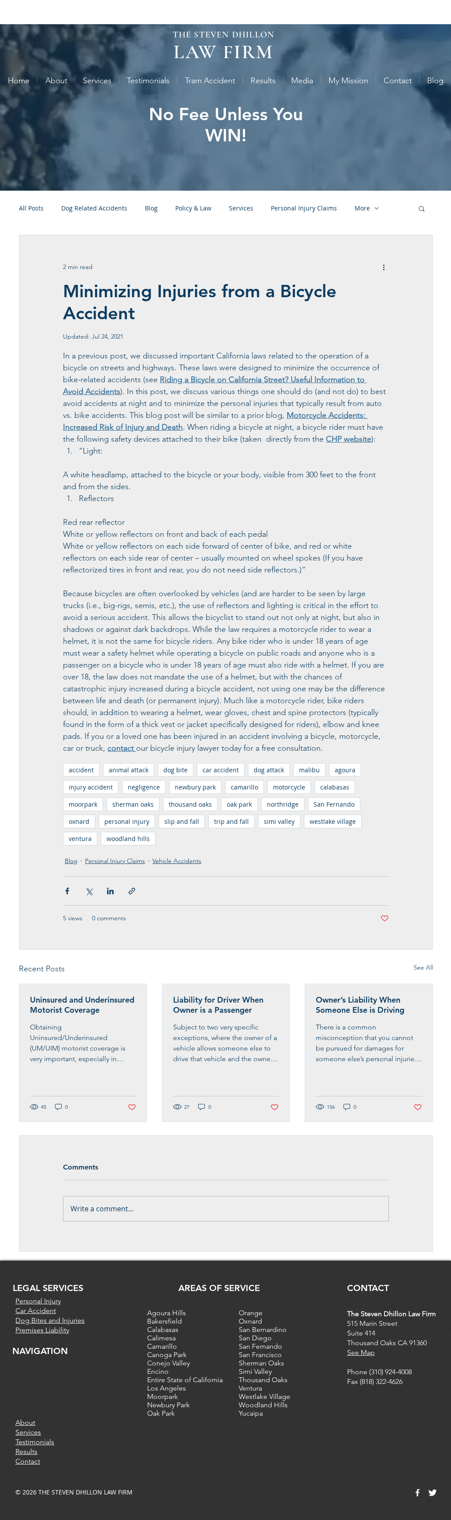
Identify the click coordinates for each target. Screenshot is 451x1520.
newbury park (195, 787)
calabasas (334, 787)
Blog (151, 208)
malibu (309, 770)
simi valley (279, 821)
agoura (345, 770)
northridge (283, 804)
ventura (80, 838)
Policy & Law (193, 208)
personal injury (126, 821)
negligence (144, 787)
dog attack (269, 770)
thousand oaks (190, 804)
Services (241, 208)
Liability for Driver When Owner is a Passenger (218, 1005)
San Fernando (334, 804)
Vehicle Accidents (176, 861)
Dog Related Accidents (94, 208)
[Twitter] (432, 1493)
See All (423, 967)
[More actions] (383, 267)
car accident (221, 770)
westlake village (333, 821)
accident (81, 770)
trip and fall (231, 821)
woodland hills (128, 838)
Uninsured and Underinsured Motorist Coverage (82, 1005)
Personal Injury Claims (304, 208)
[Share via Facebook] (67, 891)
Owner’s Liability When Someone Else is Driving (360, 1005)
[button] (422, 208)
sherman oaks (133, 804)
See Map (361, 1352)
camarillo (244, 787)
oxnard (79, 821)
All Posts (31, 208)
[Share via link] (132, 891)
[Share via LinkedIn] (110, 891)
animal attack (128, 770)
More (362, 208)
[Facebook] (417, 1493)
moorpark (83, 804)
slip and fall (181, 821)
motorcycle (289, 787)
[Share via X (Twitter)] (89, 891)
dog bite (175, 770)
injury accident (91, 787)
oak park (239, 804)
